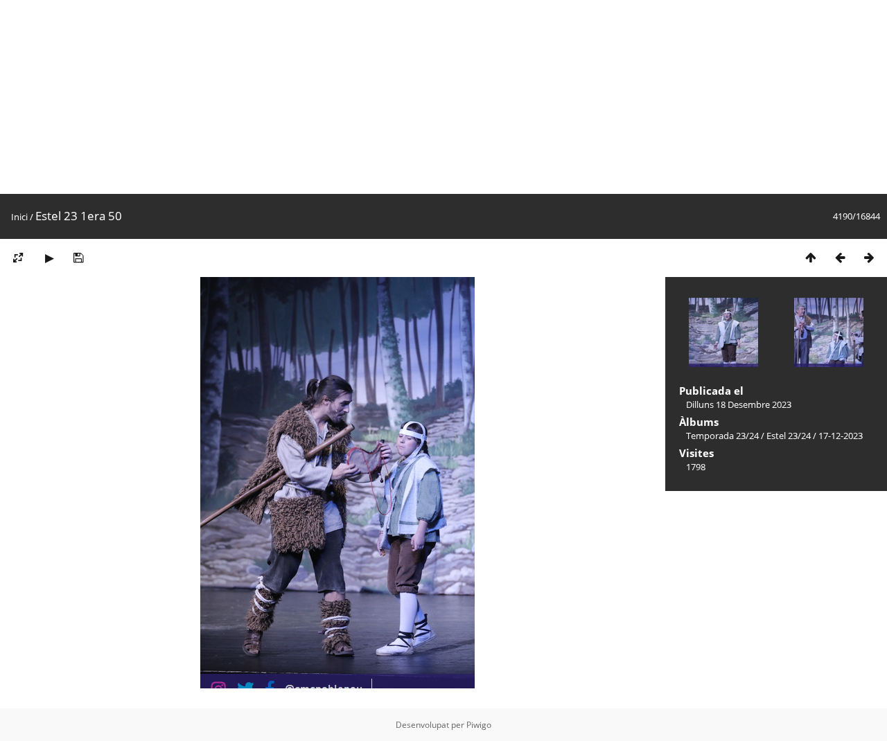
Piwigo (478, 725)
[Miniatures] (810, 257)
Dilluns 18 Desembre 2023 (738, 404)
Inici (19, 217)
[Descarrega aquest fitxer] (78, 257)
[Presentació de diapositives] (49, 257)
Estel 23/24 (788, 435)
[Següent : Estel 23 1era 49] (869, 257)
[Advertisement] (416, 97)
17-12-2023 (840, 435)
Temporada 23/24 (722, 435)
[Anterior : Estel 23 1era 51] (839, 257)
